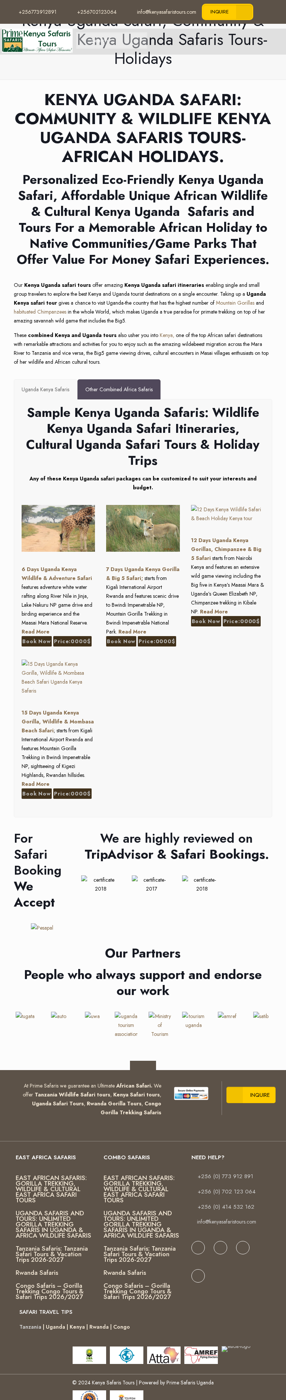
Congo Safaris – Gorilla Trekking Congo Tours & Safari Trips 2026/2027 (50, 1291)
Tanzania (30, 1327)
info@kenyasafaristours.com (226, 1221)
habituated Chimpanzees (40, 311)
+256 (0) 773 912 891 (225, 1176)
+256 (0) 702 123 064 (226, 1191)
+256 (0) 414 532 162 (226, 1207)
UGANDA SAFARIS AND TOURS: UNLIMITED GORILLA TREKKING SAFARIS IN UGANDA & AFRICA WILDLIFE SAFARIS (53, 1224)
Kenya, (167, 335)
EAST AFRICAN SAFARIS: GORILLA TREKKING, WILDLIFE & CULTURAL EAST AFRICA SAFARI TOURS (51, 1189)
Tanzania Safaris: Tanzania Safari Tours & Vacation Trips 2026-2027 (52, 1254)
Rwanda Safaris (37, 1272)
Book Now (36, 641)
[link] (191, 1093)
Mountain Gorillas (235, 303)
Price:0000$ (72, 641)
